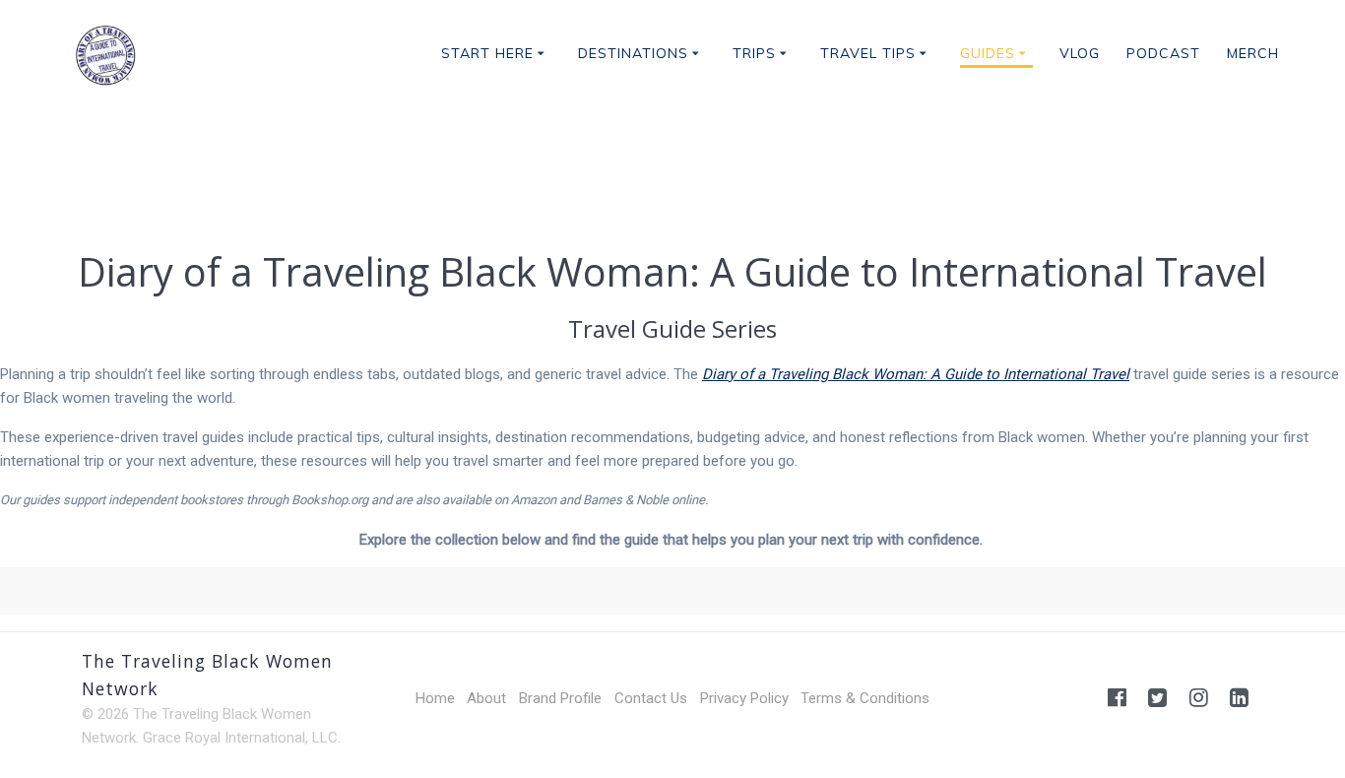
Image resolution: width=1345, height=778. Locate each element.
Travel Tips (868, 53)
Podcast (1163, 53)
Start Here (487, 53)
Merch (1253, 53)
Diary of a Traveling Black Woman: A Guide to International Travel (915, 374)
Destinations (633, 53)
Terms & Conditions (865, 698)
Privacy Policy (744, 698)
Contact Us (650, 698)
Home (435, 698)
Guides (987, 53)
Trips (754, 53)
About (486, 698)
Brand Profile (560, 698)
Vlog (1079, 53)
